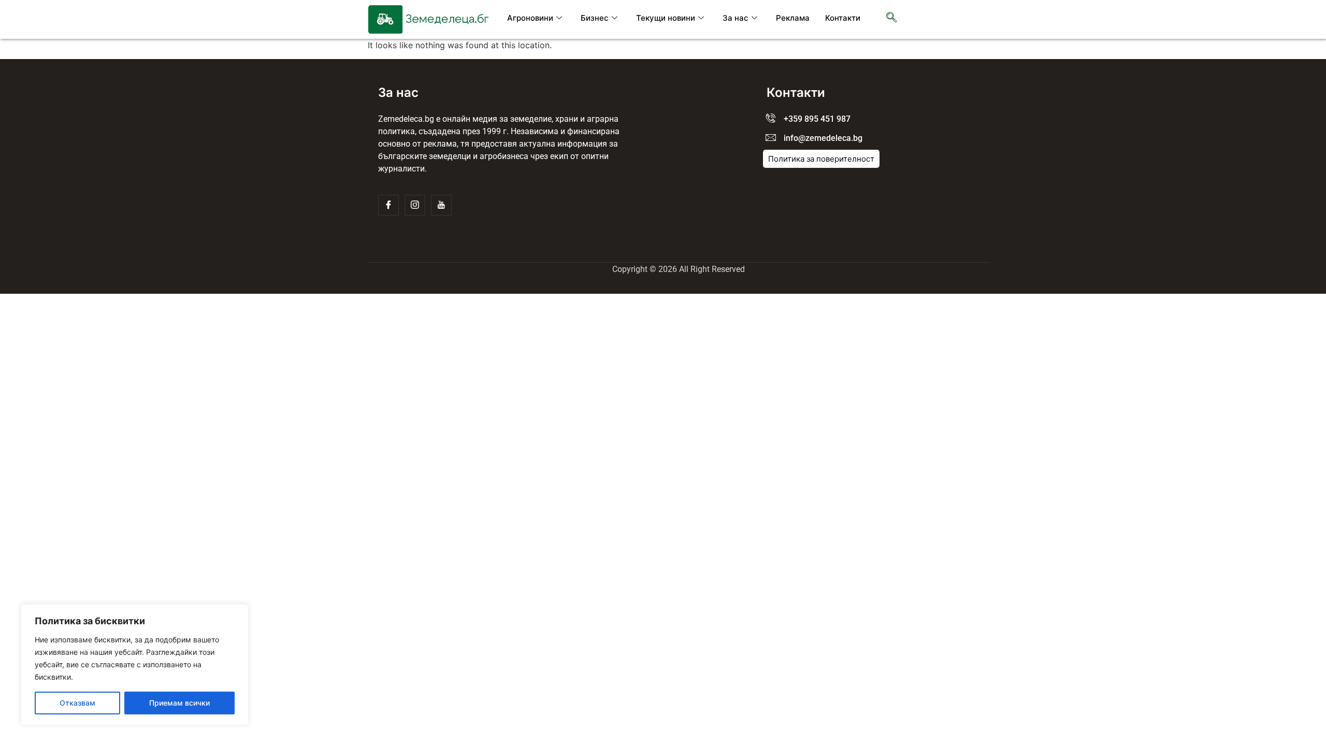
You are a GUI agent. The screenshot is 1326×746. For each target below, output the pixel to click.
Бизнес (595, 18)
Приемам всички (179, 702)
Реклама (793, 18)
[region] (135, 664)
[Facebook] (388, 205)
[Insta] (415, 205)
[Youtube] (441, 205)
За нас (735, 18)
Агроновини (530, 18)
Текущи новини (665, 18)
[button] (891, 18)
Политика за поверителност (821, 159)
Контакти (842, 18)
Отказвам (77, 702)
